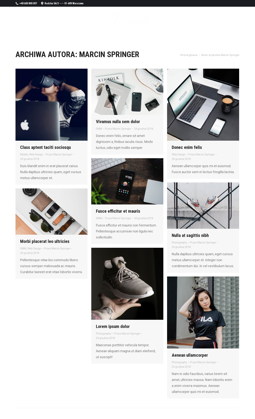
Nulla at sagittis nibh (190, 235)
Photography (179, 242)
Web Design (36, 154)
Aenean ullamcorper (190, 355)
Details (56, 105)
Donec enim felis (187, 147)
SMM (99, 128)
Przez (59, 154)
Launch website (117, 92)
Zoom (46, 105)
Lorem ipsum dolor (113, 326)
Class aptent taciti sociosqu (45, 147)
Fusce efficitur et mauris (118, 211)
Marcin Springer (109, 54)
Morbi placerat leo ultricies (44, 241)
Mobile (24, 154)
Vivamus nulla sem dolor (118, 121)
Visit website (193, 105)
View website (117, 284)
